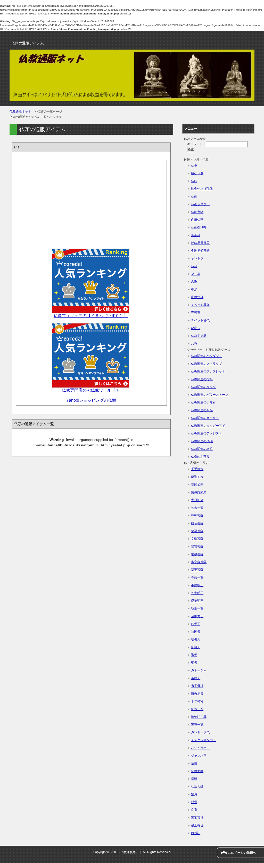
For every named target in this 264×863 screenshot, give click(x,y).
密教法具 (197, 297)
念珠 (194, 281)
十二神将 (197, 701)
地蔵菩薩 (197, 554)
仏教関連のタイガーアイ (208, 425)
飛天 (194, 655)
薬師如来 (197, 484)
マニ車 (195, 274)
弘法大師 (197, 786)
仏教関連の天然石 (203, 402)
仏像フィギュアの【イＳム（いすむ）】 (91, 315)
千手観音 (197, 469)
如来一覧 (197, 508)
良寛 (194, 810)
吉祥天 (195, 678)
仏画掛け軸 (199, 227)
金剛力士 (197, 616)
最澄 (194, 779)
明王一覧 (197, 608)
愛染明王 (197, 601)
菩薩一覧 (197, 577)
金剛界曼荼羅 (200, 250)
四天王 (195, 624)
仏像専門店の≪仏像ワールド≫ (91, 390)
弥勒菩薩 (197, 515)
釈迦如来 (197, 477)
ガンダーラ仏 (200, 732)
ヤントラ (197, 258)
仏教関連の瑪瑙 (202, 441)
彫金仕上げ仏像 (202, 189)
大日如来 (197, 500)
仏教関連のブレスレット (208, 371)
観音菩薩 (197, 523)
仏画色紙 (197, 212)
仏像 (194, 165)
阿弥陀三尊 (199, 717)
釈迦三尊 (197, 709)
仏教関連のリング (203, 387)
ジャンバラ (199, 755)
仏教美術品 (199, 336)
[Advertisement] (91, 203)
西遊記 (195, 833)
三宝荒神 (197, 817)
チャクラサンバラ (203, 740)
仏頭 (194, 181)
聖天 (194, 662)
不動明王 (197, 585)
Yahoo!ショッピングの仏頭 (91, 400)
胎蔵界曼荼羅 (200, 243)
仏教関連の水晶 (202, 410)
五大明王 (197, 593)
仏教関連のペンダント (206, 356)
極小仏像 (197, 173)
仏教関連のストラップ (206, 364)
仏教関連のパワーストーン (209, 395)
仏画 (194, 196)
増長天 (195, 639)
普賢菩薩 (197, 546)
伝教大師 (197, 771)
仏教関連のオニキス (205, 418)
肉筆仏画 (197, 219)
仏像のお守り (200, 456)
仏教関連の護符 (202, 449)
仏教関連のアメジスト (206, 433)
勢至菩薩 (197, 531)
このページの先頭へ (242, 852)
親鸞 (194, 802)
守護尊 (195, 312)
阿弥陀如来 (199, 492)
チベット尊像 (200, 305)
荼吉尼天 (197, 693)
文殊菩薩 (197, 539)
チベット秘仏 (200, 320)
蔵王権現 (197, 825)
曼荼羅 (195, 235)
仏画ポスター (200, 204)
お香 (194, 343)
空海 (194, 794)
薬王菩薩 (197, 570)
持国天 (195, 632)
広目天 (195, 647)
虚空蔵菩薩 (199, 562)
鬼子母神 (197, 686)
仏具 (194, 266)
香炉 (194, 289)
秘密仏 (195, 328)
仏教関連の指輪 (202, 379)
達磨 (194, 763)
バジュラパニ (200, 748)
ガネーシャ (199, 670)
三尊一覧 (197, 724)
